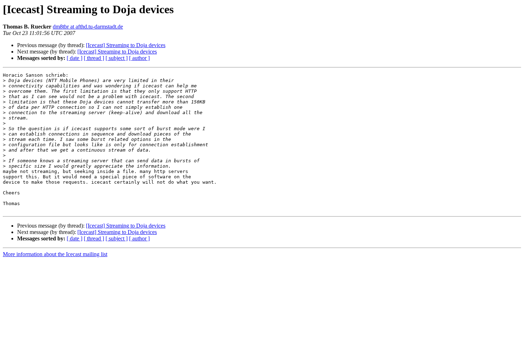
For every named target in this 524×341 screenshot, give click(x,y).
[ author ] (139, 58)
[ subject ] (117, 58)
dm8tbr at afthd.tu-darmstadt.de (88, 27)
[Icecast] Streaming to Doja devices (125, 45)
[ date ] (74, 58)
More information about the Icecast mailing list (55, 254)
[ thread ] (94, 58)
